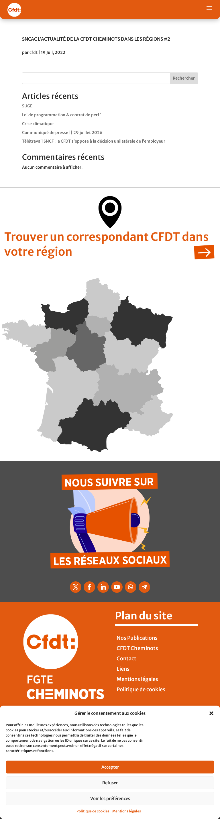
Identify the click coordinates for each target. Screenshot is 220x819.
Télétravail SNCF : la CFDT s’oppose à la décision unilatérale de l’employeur (93, 141)
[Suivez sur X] (75, 587)
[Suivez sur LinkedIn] (103, 587)
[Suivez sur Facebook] (89, 587)
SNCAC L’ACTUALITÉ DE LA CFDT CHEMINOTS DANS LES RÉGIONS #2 (96, 39)
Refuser (110, 782)
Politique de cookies (92, 811)
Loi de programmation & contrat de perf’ (61, 114)
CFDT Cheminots (137, 648)
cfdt (34, 52)
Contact (126, 658)
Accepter (110, 767)
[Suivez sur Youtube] (117, 587)
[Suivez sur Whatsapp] (130, 587)
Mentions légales (126, 811)
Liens (123, 669)
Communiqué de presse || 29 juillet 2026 (62, 132)
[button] (211, 713)
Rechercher (184, 78)
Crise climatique (38, 123)
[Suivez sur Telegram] (144, 587)
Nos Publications (137, 638)
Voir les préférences (110, 798)
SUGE (27, 106)
